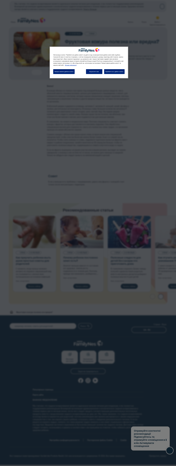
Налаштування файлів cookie (64, 72)
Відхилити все (94, 72)
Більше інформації (71, 65)
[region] (89, 62)
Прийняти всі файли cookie (114, 72)
